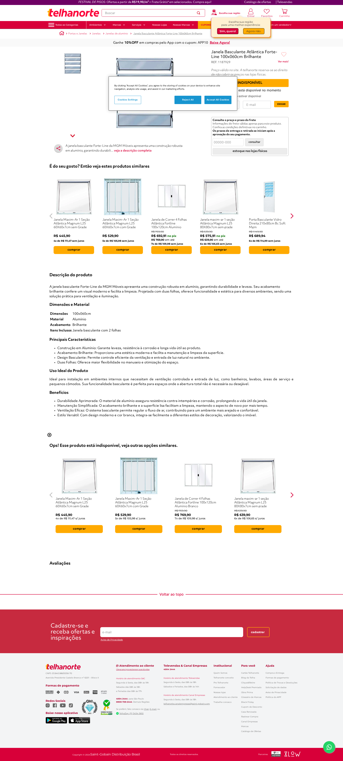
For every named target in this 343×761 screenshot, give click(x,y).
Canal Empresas (249, 721)
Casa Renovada (248, 712)
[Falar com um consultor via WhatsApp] (329, 747)
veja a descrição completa (133, 150)
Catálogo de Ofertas (251, 731)
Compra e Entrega (275, 673)
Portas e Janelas (77, 33)
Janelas (96, 33)
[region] (172, 93)
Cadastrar (258, 632)
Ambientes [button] (95, 24)
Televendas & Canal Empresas (185, 665)
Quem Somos (220, 673)
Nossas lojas (220, 692)
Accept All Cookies (218, 99)
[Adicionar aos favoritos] (284, 54)
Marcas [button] (117, 24)
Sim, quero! (228, 31)
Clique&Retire (248, 682)
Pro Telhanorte (221, 682)
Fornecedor (219, 687)
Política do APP (273, 697)
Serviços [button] (136, 24)
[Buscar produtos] (199, 12)
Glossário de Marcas (251, 697)
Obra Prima (247, 692)
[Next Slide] (292, 216)
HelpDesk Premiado (251, 687)
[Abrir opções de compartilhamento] (58, 148)
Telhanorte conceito (224, 677)
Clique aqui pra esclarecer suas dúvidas (132, 669)
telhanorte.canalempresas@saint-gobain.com (187, 704)
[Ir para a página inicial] (73, 13)
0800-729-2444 (124, 702)
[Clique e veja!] (283, 62)
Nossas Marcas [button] (181, 24)
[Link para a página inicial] (61, 33)
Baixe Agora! (220, 42)
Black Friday (247, 702)
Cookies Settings (128, 99)
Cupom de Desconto (251, 707)
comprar (73, 249)
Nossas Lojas (159, 24)
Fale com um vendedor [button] (276, 24)
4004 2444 (122, 699)
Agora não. (253, 31)
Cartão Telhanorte (250, 673)
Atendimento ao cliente (226, 697)
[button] (66, 25)
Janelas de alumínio (116, 33)
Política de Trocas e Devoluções (281, 682)
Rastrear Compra (249, 716)
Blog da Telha (248, 677)
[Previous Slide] (51, 216)
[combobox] (153, 13)
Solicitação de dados (276, 687)
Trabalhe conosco (222, 702)
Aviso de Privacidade (112, 639)
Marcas (245, 726)
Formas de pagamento (277, 677)
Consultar (254, 142)
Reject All (188, 99)
